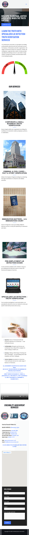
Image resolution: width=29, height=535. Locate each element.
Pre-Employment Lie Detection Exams (14, 262)
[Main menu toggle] (26, 4)
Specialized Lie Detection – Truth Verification (14, 297)
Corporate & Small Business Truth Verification (14, 123)
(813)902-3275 (13, 432)
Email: (10, 442)
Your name (6, 491)
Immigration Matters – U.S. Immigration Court (14, 220)
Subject (5, 506)
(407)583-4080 (14, 430)
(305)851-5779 (11, 437)
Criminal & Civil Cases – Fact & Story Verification (14, 172)
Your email (6, 501)
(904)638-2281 (14, 433)
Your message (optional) (9, 512)
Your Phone (6, 496)
